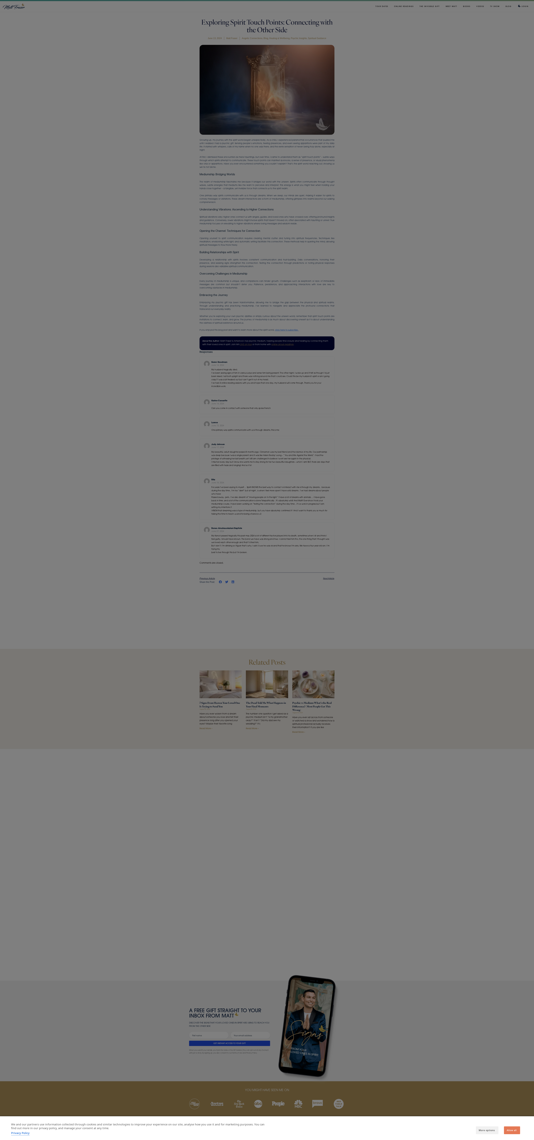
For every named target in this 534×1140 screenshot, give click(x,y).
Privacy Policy (20, 1133)
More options (487, 1130)
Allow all (512, 1130)
